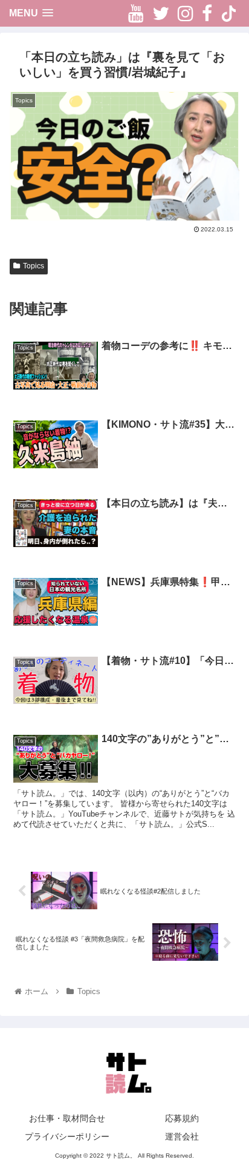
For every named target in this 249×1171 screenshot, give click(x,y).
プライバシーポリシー (67, 1136)
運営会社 (182, 1136)
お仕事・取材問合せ (67, 1118)
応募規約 (182, 1118)
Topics (33, 266)
